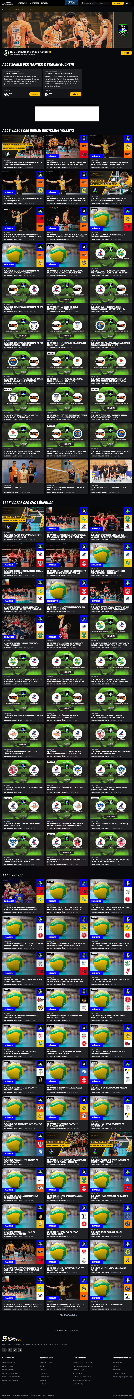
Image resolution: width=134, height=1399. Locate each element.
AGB (44, 1395)
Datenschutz (6, 1395)
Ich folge (116, 1366)
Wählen (36, 94)
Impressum (51, 1395)
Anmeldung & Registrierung (122, 1377)
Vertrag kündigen (78, 1384)
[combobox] (96, 3)
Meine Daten (117, 1370)
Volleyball (10, 10)
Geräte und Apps (78, 1370)
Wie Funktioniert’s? (8, 1363)
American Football (46, 1363)
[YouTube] (10, 1350)
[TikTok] (15, 1350)
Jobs (4, 1384)
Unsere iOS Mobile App (10, 1373)
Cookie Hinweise (36, 1395)
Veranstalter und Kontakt (81, 1380)
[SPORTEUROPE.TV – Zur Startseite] (7, 3)
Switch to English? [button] (120, 7)
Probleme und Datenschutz (82, 1377)
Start (3, 10)
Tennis (42, 1366)
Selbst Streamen (8, 1370)
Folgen (126, 53)
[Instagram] (4, 1350)
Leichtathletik (45, 1377)
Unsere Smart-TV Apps (10, 1380)
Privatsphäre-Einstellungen (20, 1395)
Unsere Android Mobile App (11, 1377)
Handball (43, 1370)
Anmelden (117, 3)
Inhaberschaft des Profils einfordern (67, 1330)
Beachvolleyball (45, 1373)
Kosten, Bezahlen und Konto (82, 1366)
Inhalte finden (77, 1373)
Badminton (43, 1384)
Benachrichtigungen (120, 1373)
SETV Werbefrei (7, 1366)
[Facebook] (20, 1350)
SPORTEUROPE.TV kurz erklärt (83, 1363)
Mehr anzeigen (68, 1314)
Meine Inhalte (117, 1363)
